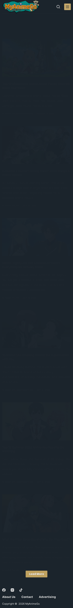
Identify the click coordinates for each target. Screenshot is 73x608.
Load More (36, 574)
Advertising (47, 597)
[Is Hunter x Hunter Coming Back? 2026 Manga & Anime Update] (36, 145)
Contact (27, 597)
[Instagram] (12, 590)
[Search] (58, 6)
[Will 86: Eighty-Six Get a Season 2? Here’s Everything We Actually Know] (36, 237)
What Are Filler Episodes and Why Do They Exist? (36, 539)
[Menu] (67, 7)
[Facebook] (4, 590)
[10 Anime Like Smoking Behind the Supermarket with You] (36, 329)
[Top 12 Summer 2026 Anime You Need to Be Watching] (36, 421)
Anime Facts (12, 205)
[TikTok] (21, 590)
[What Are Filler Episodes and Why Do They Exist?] (36, 513)
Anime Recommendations (19, 113)
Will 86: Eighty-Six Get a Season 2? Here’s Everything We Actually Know (31, 265)
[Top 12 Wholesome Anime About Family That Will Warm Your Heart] (36, 58)
